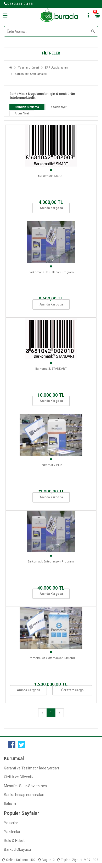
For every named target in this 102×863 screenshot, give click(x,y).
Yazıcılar (11, 823)
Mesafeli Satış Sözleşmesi (26, 786)
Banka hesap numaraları (24, 795)
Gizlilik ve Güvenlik (18, 777)
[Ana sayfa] (10, 67)
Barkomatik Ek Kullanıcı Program (51, 272)
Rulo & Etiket (14, 840)
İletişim (10, 803)
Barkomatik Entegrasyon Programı (51, 561)
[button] (51, 53)
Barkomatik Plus (51, 465)
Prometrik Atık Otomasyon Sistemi (51, 658)
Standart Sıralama (27, 107)
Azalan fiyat (58, 107)
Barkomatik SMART (51, 176)
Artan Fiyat (22, 113)
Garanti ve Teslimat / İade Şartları (31, 768)
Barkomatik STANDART (51, 368)
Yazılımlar (12, 832)
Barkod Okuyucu (17, 849)
